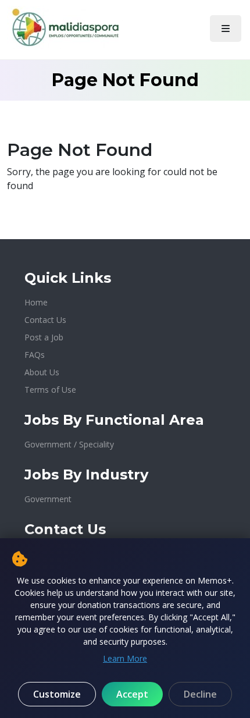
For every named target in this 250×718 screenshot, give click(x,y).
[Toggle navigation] (225, 28)
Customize (57, 694)
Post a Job (43, 337)
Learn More (125, 658)
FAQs (34, 354)
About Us (41, 372)
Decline (200, 694)
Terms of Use (50, 389)
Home (36, 302)
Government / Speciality (69, 444)
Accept (132, 694)
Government (48, 498)
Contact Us (45, 319)
